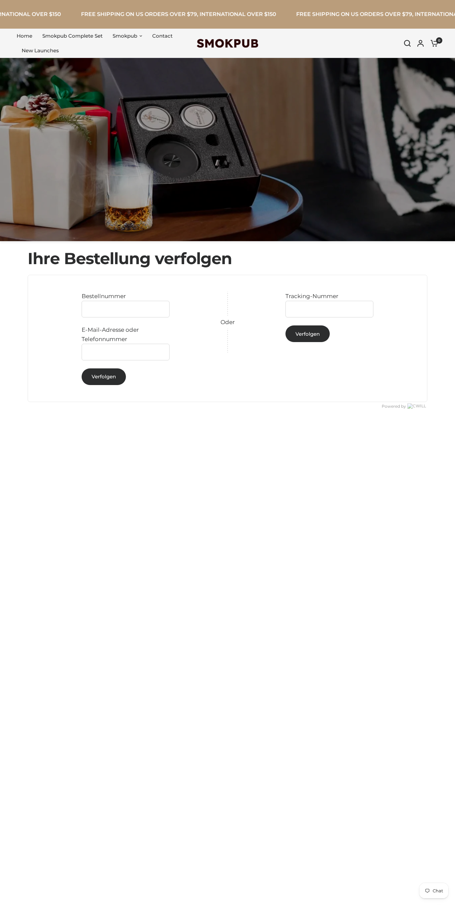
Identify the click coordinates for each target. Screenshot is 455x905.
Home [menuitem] (24, 36)
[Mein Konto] (420, 43)
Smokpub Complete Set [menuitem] (72, 36)
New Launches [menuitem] (40, 50)
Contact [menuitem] (162, 36)
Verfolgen (104, 376)
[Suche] (407, 43)
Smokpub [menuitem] (125, 36)
